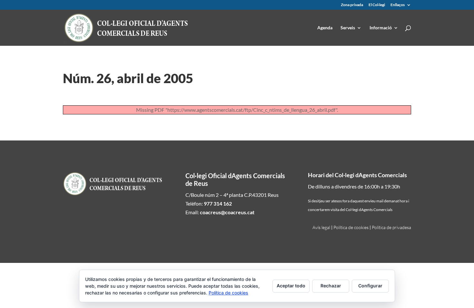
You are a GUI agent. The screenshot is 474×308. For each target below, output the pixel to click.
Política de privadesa (391, 227)
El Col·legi (377, 5)
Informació (381, 27)
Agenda (324, 27)
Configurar (370, 285)
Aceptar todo (291, 285)
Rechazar (331, 285)
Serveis (348, 27)
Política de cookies (351, 227)
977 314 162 (218, 203)
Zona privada (352, 5)
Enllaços (397, 5)
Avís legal (321, 227)
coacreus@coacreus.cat (227, 212)
